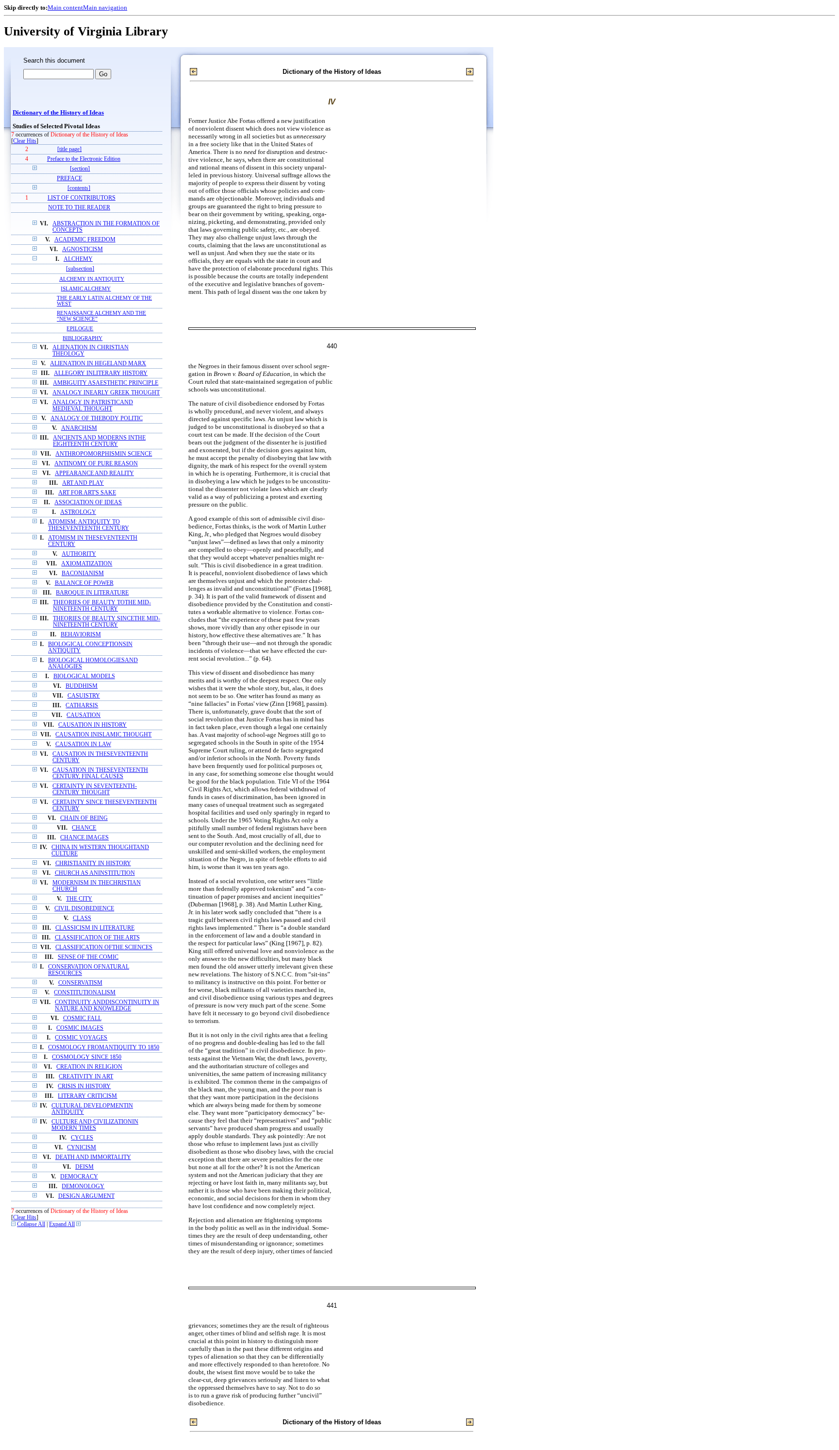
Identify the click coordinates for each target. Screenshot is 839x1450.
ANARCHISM (79, 428)
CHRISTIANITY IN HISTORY (93, 863)
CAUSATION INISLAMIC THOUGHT (103, 735)
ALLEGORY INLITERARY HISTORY (101, 373)
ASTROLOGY (78, 512)
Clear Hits (24, 141)
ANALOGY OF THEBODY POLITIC (96, 418)
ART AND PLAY (83, 483)
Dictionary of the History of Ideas (58, 112)
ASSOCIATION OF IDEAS (88, 502)
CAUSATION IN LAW (83, 744)
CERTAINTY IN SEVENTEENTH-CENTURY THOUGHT (94, 789)
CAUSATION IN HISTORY (92, 725)
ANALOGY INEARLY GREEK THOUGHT (106, 393)
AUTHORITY (79, 554)
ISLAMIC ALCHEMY (86, 288)
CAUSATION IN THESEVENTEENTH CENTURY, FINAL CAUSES (100, 773)
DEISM (84, 1167)
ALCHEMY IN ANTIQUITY (91, 279)
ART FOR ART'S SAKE (87, 493)
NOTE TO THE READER (79, 208)
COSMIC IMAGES (79, 1028)
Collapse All (31, 1224)
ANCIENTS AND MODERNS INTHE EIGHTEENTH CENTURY (99, 441)
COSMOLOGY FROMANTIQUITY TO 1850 (103, 1047)
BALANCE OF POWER (84, 583)
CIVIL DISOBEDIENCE (84, 908)
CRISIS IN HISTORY (84, 1086)
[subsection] (80, 269)
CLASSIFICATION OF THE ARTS (97, 938)
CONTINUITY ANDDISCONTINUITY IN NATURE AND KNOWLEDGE (107, 1005)
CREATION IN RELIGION (89, 1067)
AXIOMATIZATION (86, 564)
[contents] (78, 188)
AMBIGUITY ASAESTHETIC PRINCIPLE (105, 383)
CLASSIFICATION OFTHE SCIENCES (103, 947)
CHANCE (84, 828)
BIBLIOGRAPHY (82, 338)
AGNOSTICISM (82, 249)
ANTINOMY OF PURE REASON (96, 464)
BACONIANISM (83, 573)
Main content (65, 7)
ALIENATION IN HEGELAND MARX (98, 363)
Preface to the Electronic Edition (83, 159)
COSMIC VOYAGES (81, 1038)
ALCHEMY (78, 259)
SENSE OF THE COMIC (88, 957)
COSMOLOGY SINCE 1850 (86, 1057)
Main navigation (105, 7)
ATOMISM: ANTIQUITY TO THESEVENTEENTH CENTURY (88, 525)
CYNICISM (81, 1147)
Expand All (62, 1224)
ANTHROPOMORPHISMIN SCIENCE (103, 454)
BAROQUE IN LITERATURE (92, 593)
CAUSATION (84, 715)
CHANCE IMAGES (84, 838)
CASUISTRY (83, 696)
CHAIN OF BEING (84, 818)
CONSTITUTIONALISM (85, 992)
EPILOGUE (80, 328)
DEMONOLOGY (83, 1186)
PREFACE (69, 178)
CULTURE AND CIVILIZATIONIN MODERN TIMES (94, 1125)
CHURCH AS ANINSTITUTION (95, 873)
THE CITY (79, 899)
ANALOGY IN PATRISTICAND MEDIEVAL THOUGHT (92, 405)
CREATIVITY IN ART (86, 1077)
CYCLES (82, 1138)
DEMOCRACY (79, 1177)
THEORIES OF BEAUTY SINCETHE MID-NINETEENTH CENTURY (106, 621)
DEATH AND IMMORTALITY (93, 1157)
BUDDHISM (82, 686)
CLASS (82, 918)
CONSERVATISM (80, 983)
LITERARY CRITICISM (87, 1096)
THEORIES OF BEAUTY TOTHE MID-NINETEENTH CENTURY (102, 605)
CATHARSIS (82, 705)
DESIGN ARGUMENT (86, 1196)
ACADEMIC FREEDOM (85, 240)
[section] (80, 169)
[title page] (69, 149)
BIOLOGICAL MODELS (84, 676)
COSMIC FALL (82, 1018)
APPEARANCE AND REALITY (94, 473)
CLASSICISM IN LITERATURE (94, 928)
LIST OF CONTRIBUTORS (82, 198)
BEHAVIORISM (81, 634)
